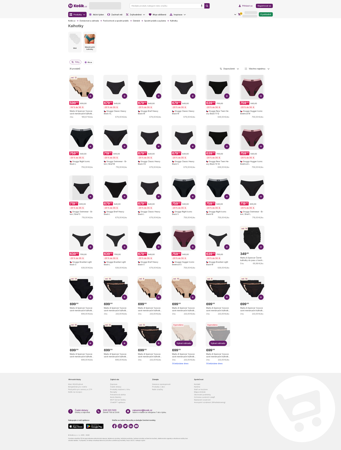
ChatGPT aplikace (117, 402)
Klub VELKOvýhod (75, 384)
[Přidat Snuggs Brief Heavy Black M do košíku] (158, 96)
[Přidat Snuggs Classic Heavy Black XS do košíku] (158, 146)
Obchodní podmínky (202, 395)
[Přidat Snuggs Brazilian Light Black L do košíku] (124, 247)
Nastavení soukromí (202, 400)
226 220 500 (109, 410)
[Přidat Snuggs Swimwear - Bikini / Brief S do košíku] (90, 196)
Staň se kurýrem (201, 389)
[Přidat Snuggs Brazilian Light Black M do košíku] (227, 247)
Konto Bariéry (115, 397)
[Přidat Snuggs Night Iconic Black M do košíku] (227, 196)
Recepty (113, 392)
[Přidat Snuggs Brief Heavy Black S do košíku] (158, 247)
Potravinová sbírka (118, 395)
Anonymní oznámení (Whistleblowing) (209, 402)
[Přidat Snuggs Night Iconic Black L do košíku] (90, 146)
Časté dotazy (115, 387)
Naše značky (157, 389)
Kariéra (197, 387)
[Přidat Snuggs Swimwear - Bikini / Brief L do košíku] (261, 196)
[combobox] (229, 68)
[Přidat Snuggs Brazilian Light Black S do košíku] (90, 247)
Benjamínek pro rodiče (77, 387)
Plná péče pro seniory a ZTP (80, 389)
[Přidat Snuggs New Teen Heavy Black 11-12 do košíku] (227, 96)
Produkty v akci (158, 387)
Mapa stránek (200, 392)
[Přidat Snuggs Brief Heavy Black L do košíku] (124, 196)
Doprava (113, 384)
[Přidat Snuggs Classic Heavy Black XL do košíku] (124, 96)
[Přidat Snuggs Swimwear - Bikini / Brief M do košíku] (124, 146)
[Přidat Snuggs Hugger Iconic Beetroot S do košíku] (192, 247)
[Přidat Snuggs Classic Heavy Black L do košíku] (158, 196)
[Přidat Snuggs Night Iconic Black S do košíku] (192, 196)
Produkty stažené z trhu (120, 389)
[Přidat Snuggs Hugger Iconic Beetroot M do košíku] (261, 96)
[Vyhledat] (207, 6)
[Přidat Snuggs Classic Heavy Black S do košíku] (192, 146)
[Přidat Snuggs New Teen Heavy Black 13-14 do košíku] (227, 146)
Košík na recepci (75, 392)
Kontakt (197, 384)
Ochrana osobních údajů (204, 397)
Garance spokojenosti (161, 384)
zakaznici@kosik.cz (142, 410)
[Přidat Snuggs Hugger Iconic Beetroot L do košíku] (261, 146)
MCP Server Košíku (118, 400)
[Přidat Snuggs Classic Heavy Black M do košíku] (192, 96)
